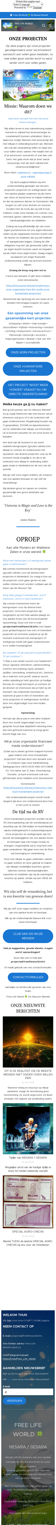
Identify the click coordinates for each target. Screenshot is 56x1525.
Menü (50, 25)
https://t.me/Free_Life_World (19, 1358)
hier (9, 1320)
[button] (43, 25)
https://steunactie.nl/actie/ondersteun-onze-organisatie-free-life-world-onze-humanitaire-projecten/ (28, 289)
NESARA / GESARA (28, 1446)
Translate (37, 7)
